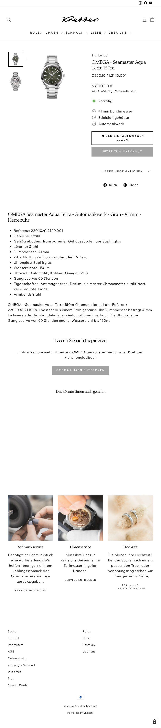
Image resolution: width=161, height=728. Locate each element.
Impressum (16, 645)
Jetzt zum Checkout (122, 151)
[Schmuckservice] (30, 518)
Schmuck (75, 32)
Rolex (36, 32)
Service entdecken (31, 590)
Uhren (53, 32)
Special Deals (17, 685)
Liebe (97, 32)
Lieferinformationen (122, 171)
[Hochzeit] (130, 518)
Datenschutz (17, 658)
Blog (11, 678)
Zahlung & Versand (21, 665)
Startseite (98, 55)
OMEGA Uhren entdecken (80, 370)
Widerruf (14, 672)
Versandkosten (125, 91)
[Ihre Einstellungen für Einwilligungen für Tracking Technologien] (154, 721)
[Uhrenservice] (80, 518)
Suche (12, 631)
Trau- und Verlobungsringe (130, 587)
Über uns (89, 651)
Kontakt (13, 638)
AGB (11, 651)
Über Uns (118, 32)
